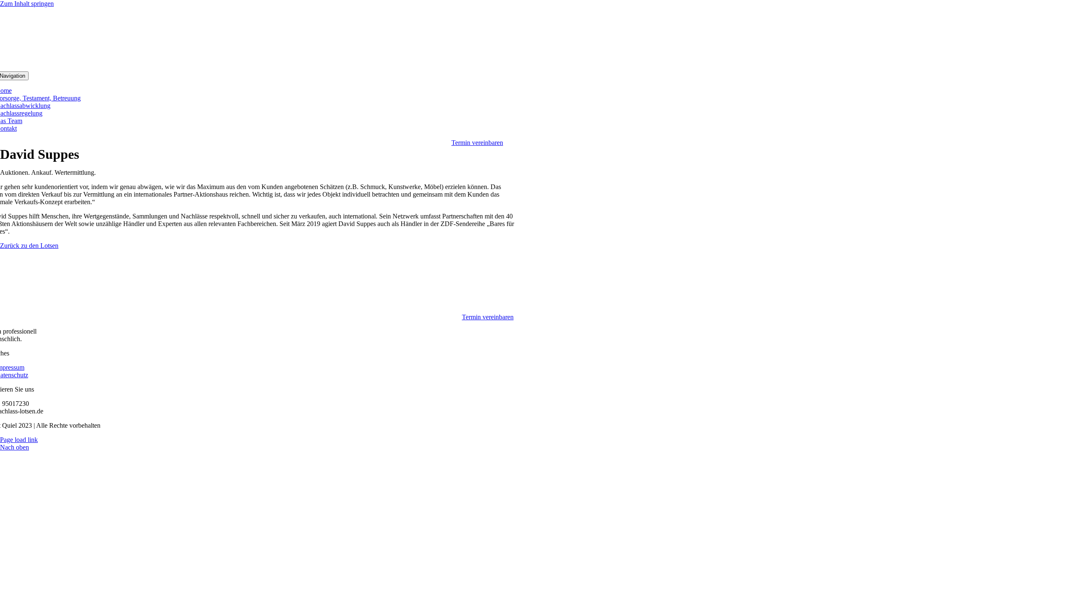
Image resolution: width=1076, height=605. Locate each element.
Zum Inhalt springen (27, 3)
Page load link (19, 439)
